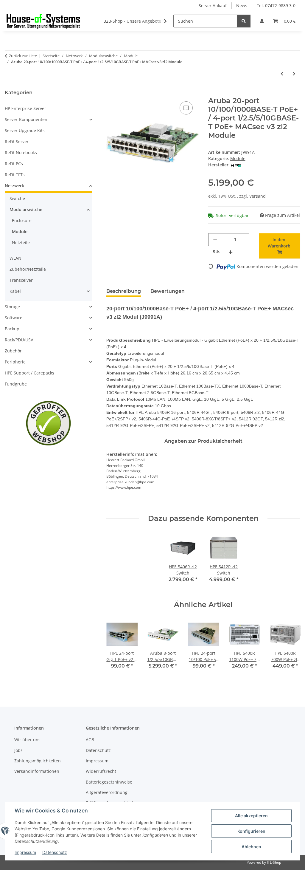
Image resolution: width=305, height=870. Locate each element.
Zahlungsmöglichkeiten (37, 761)
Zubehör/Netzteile (28, 269)
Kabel (15, 291)
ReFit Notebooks (21, 152)
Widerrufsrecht (101, 771)
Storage (12, 306)
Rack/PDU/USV (19, 340)
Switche (17, 198)
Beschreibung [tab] (123, 291)
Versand (257, 196)
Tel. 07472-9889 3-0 (276, 5)
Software (13, 318)
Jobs (18, 750)
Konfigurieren (251, 831)
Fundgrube (16, 384)
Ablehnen (251, 846)
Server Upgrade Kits (25, 130)
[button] (261, 21)
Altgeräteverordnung (106, 792)
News (241, 5)
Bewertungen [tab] (167, 291)
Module (237, 158)
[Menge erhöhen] (230, 252)
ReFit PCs (14, 163)
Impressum (25, 852)
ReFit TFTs (15, 174)
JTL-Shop (274, 862)
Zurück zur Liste (23, 55)
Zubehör (13, 351)
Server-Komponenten (26, 119)
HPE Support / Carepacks (29, 373)
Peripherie (15, 362)
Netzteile (21, 242)
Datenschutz (54, 852)
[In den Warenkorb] (111, 93)
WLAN (15, 258)
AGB (90, 739)
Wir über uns (27, 739)
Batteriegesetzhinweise (109, 782)
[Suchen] (243, 21)
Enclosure (22, 220)
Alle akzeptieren (251, 815)
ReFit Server (17, 141)
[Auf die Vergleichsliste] (186, 107)
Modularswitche (26, 209)
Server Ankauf (213, 5)
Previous (116, 650)
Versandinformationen (36, 771)
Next (290, 650)
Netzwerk (14, 185)
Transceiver (21, 280)
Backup (12, 329)
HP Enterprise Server (25, 108)
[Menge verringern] (215, 239)
